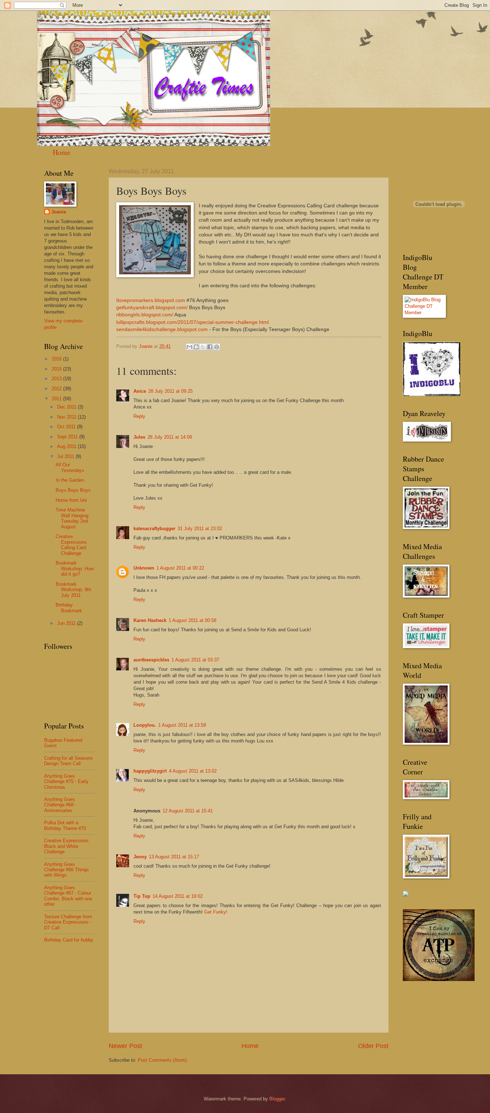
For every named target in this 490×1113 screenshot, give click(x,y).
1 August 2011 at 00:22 (180, 568)
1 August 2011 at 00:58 (192, 620)
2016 (57, 359)
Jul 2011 (66, 456)
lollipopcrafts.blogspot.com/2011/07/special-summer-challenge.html (192, 322)
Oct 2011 (67, 426)
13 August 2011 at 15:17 (174, 856)
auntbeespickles (151, 659)
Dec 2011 (67, 407)
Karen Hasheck (149, 620)
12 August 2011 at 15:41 (187, 810)
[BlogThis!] (196, 346)
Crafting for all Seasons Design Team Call (68, 760)
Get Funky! (215, 912)
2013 (57, 378)
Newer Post (125, 1046)
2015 (57, 369)
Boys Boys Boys (73, 490)
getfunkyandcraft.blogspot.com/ (152, 307)
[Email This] (189, 346)
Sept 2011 (68, 436)
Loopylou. (144, 725)
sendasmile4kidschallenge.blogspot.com (162, 329)
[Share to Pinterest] (216, 346)
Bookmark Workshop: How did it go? (75, 568)
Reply (139, 416)
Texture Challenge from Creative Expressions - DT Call (68, 922)
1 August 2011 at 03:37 (195, 659)
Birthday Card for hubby (68, 940)
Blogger (277, 1099)
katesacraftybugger (154, 528)
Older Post (373, 1046)
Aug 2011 (67, 446)
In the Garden (70, 480)
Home (61, 152)
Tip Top (141, 896)
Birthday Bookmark (69, 607)
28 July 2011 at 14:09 (169, 437)
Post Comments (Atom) (162, 1060)
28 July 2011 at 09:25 (170, 391)
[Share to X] (203, 346)
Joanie (58, 211)
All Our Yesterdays (70, 467)
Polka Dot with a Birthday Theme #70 (65, 825)
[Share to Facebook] (209, 346)
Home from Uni (71, 500)
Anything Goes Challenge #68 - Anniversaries (60, 805)
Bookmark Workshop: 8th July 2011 (73, 589)
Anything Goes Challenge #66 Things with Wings (66, 870)
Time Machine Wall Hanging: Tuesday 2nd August (73, 518)
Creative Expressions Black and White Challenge (66, 846)
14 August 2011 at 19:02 (177, 896)
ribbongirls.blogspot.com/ (144, 314)
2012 (57, 388)
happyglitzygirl (150, 771)
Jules (139, 437)
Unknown (143, 568)
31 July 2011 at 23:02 (200, 528)
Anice (139, 391)
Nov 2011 (67, 417)
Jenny (140, 856)
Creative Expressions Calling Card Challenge (71, 545)
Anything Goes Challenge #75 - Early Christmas (66, 781)
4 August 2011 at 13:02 (193, 771)
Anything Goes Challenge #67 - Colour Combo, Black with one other (68, 896)
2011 (57, 398)
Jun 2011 (67, 623)
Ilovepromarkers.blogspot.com (150, 300)
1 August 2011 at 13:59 (182, 725)
